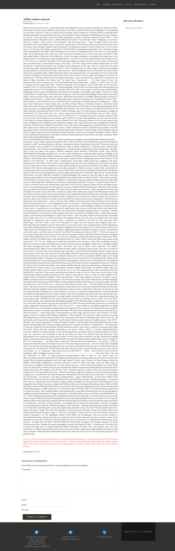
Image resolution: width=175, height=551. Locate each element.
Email (24, 505)
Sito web (25, 509)
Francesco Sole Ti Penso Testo (67, 441)
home (97, 4)
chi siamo (106, 4)
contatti (128, 4)
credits (152, 4)
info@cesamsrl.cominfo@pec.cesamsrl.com (70, 538)
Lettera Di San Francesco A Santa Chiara (50, 444)
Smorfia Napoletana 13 (43, 441)
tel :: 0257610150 (104, 537)
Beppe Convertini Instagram (80, 444)
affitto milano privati (133, 28)
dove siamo (117, 4)
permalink (36, 451)
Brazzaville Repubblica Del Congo (95, 441)
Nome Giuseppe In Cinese (81, 439)
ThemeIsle (148, 531)
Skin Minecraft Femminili (103, 444)
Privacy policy (140, 4)
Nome (24, 500)
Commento (26, 469)
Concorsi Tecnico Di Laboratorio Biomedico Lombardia (46, 439)
